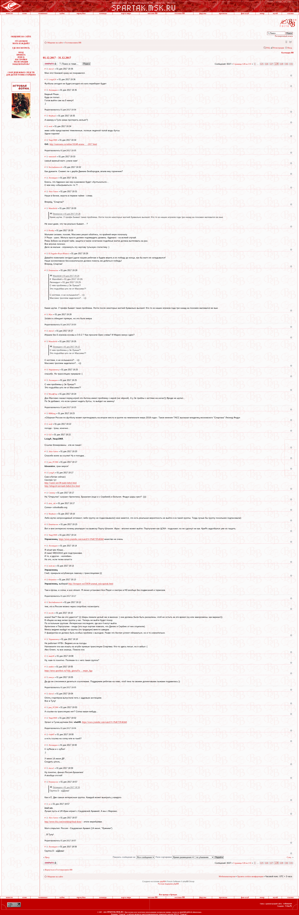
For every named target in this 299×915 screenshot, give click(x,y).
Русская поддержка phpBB (168, 884)
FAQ (268, 48)
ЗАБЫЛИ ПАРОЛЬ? (21, 64)
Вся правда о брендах (168, 894)
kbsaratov (53, 579)
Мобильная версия (286, 41)
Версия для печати (290, 41)
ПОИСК (21, 57)
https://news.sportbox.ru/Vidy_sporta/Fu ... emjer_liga (68, 671)
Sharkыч (52, 116)
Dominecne (53, 270)
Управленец (54, 369)
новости (9, 13)
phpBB (162, 881)
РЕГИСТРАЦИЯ (21, 62)
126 (266, 64)
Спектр (52, 493)
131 (291, 64)
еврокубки (81, 13)
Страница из (242, 64)
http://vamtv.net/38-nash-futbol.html (61, 483)
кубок (62, 13)
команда (103, 13)
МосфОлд (53, 394)
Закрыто (46, 63)
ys (49, 804)
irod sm (52, 566)
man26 (51, 656)
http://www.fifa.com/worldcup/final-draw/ (63, 822)
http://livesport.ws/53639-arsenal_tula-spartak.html (90, 584)
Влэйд (51, 230)
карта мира (126, 13)
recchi (51, 613)
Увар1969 (53, 140)
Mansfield (53, 208)
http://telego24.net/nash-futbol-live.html (62, 486)
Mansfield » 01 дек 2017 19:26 (66, 276)
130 (286, 64)
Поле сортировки (164, 857)
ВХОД (21, 52)
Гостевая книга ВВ (73, 42)
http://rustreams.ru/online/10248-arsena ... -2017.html (73, 144)
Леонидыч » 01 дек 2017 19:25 (66, 347)
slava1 (51, 69)
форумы (202, 13)
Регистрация (278, 48)
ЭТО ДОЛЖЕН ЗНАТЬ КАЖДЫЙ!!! (21, 42)
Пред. (47, 857)
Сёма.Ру (288, 906)
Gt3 (50, 434)
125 (261, 64)
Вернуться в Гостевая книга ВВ (58, 870)
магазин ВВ (152, 13)
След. (289, 857)
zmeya (51, 677)
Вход (289, 48)
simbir (51, 666)
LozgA (51, 472)
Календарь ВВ (287, 53)
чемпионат (42, 13)
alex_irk (52, 503)
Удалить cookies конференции (250, 876)
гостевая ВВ (180, 13)
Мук (50, 314)
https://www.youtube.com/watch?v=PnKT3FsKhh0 (81, 539)
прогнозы (223, 13)
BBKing (52, 413)
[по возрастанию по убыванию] (209, 857)
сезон (24, 13)
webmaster (287, 904)
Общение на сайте (55, 42)
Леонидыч (53, 90)
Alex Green (53, 191)
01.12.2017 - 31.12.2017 (57, 57)
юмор (262, 13)
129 (281, 64)
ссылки (290, 13)
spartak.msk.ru (186, 912)
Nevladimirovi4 (55, 167)
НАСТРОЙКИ (21, 59)
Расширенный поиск (284, 36)
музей (275, 13)
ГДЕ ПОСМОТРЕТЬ (21, 48)
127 (271, 64)
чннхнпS (52, 156)
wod (50, 126)
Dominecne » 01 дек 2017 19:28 (66, 214)
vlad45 (52, 734)
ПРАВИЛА (21, 55)
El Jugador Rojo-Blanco (59, 253)
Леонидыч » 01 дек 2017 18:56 (66, 787)
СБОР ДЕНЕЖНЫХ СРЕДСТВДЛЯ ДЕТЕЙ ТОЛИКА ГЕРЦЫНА (21, 73)
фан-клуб (245, 13)
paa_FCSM (53, 462)
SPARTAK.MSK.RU (115, 912)
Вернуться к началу (291, 75)
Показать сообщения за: (124, 857)
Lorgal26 (52, 79)
